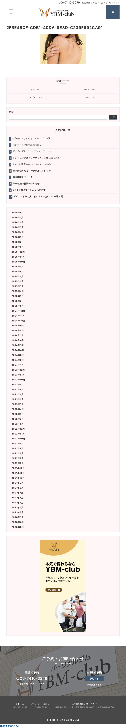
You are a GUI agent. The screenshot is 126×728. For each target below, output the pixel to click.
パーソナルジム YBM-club (67, 720)
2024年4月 (18, 350)
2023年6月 (18, 399)
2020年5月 (18, 527)
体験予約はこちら (10, 725)
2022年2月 (18, 458)
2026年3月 (18, 237)
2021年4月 (18, 507)
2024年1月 (18, 365)
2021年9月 (18, 482)
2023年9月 (18, 384)
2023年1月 (18, 424)
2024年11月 (18, 315)
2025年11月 (18, 256)
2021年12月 (18, 468)
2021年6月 (18, 497)
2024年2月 (18, 360)
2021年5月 (18, 502)
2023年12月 (18, 369)
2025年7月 (18, 276)
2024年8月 (18, 330)
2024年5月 (18, 345)
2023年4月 (18, 409)
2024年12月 (18, 310)
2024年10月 (18, 320)
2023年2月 (18, 419)
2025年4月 (18, 291)
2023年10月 (18, 379)
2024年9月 (18, 325)
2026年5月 (18, 227)
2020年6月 (18, 522)
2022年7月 (18, 453)
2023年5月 (18, 404)
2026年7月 (18, 217)
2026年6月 (18, 222)
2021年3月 (18, 512)
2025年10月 (18, 261)
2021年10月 (18, 478)
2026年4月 (18, 232)
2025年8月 (18, 271)
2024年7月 (18, 335)
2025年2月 (18, 301)
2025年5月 (18, 286)
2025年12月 (18, 251)
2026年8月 (18, 212)
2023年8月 (18, 389)
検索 (11, 111)
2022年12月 (18, 428)
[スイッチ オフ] (113, 12)
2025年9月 (18, 266)
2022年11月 (18, 433)
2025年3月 (18, 296)
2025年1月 (18, 306)
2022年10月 (18, 438)
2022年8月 (18, 448)
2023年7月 (18, 394)
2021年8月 (18, 487)
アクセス (115, 3)
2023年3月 (18, 414)
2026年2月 (18, 242)
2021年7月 (17, 492)
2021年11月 (18, 473)
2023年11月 (18, 374)
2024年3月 (18, 355)
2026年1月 (18, 247)
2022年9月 (18, 443)
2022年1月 (18, 463)
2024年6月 (18, 340)
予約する (94, 678)
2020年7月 (18, 517)
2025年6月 (18, 281)
